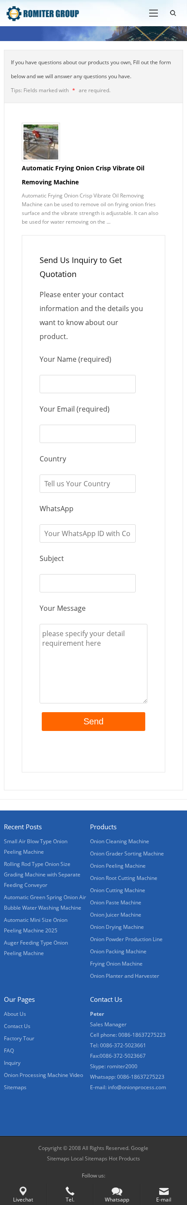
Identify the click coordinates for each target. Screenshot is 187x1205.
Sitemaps (15, 1087)
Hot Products (124, 1158)
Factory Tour (19, 1038)
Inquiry (12, 1062)
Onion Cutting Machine (117, 890)
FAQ (9, 1050)
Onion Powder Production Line (126, 939)
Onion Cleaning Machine (119, 841)
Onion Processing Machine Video (43, 1075)
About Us (15, 1014)
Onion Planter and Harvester (124, 976)
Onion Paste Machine (115, 902)
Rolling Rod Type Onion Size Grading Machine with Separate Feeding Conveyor (42, 874)
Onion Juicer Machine (115, 914)
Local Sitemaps (90, 1158)
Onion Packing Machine (118, 951)
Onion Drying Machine (117, 927)
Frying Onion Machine (116, 963)
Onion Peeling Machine (118, 865)
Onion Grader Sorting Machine (127, 853)
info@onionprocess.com (137, 1087)
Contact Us (17, 1026)
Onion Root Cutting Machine (123, 878)
